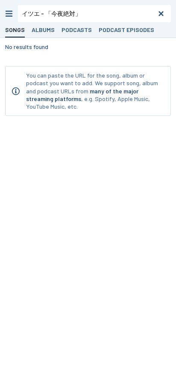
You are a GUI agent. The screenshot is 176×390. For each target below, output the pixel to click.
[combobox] (94, 13)
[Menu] (9, 13)
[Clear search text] (161, 13)
